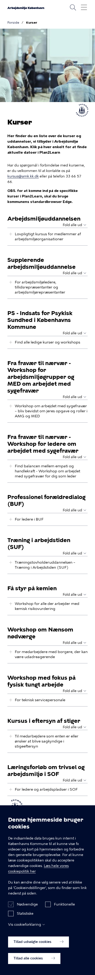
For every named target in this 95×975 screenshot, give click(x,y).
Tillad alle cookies (29, 958)
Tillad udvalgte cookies (33, 942)
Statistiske (25, 913)
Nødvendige (27, 904)
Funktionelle (64, 904)
